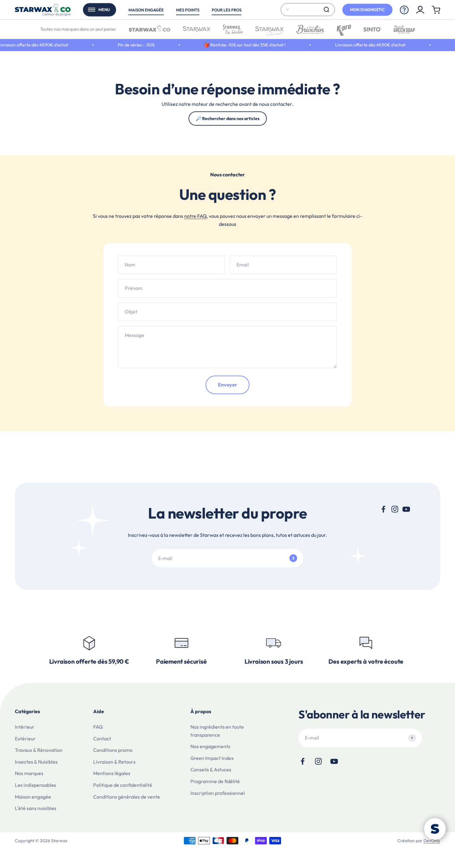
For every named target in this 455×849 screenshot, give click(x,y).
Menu (104, 9)
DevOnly (431, 840)
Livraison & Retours (114, 762)
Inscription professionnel (217, 793)
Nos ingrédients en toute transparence (217, 731)
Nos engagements (210, 746)
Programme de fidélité (215, 781)
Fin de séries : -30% (125, 45)
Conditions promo (112, 750)
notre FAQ (195, 216)
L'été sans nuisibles (35, 808)
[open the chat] (435, 829)
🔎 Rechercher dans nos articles (227, 118)
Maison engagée (146, 9)
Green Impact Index (212, 758)
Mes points (187, 9)
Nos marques (29, 773)
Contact (102, 738)
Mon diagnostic (367, 9)
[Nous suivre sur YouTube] (406, 509)
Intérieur (24, 727)
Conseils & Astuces (210, 769)
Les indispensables (35, 785)
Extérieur (25, 738)
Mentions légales (111, 773)
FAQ (98, 727)
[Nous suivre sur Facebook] (383, 509)
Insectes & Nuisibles (36, 762)
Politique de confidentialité (122, 785)
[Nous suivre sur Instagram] (395, 509)
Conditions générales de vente (126, 797)
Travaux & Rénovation (39, 750)
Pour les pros (226, 9)
